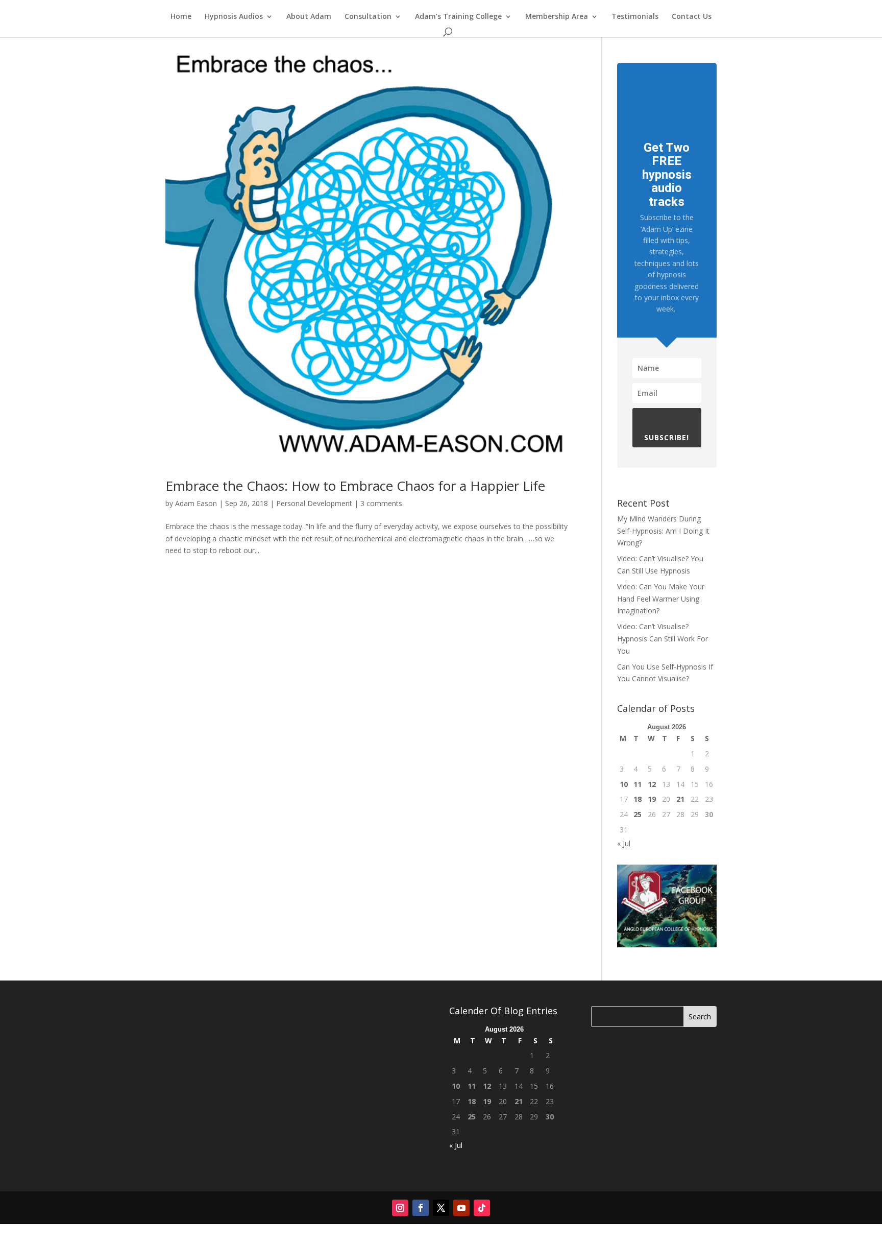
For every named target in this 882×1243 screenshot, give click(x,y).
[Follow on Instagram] (400, 1208)
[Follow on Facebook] (420, 1208)
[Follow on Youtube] (461, 1208)
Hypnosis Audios (234, 17)
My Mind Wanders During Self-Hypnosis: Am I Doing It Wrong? (663, 531)
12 (652, 784)
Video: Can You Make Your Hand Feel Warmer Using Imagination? (660, 599)
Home (180, 17)
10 (624, 784)
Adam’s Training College (458, 17)
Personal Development (314, 503)
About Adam (308, 17)
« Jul (623, 843)
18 (637, 799)
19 (652, 799)
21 (680, 799)
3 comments (381, 503)
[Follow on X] (441, 1208)
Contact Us (692, 17)
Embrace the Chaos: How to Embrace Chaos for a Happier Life (355, 485)
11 (637, 784)
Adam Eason (196, 503)
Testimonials (634, 17)
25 (637, 814)
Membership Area (556, 17)
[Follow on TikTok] (482, 1208)
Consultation (368, 17)
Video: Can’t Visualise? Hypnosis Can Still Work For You (662, 639)
